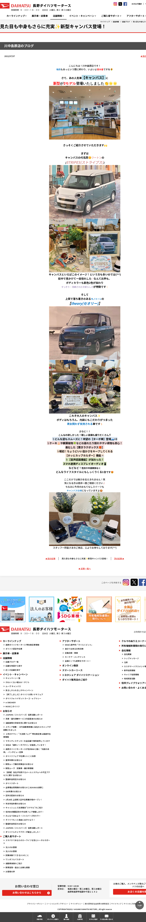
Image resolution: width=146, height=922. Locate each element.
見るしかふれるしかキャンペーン (19, 690)
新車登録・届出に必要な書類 (18, 867)
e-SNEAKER (11, 702)
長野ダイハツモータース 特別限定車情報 (22, 644)
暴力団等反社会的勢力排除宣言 (97, 903)
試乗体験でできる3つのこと (17, 855)
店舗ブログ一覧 (12, 661)
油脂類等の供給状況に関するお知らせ (21, 723)
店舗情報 (57, 15)
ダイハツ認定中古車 (14, 648)
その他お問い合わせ (106, 919)
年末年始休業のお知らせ (16, 803)
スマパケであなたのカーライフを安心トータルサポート (26, 842)
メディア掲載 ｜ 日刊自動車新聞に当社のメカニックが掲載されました (27, 728)
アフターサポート (71, 641)
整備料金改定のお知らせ (16, 779)
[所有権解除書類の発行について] (99, 609)
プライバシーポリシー (35, 903)
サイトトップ (105, 21)
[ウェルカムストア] (41, 609)
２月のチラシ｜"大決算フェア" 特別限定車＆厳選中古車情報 (27, 735)
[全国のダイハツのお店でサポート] (128, 609)
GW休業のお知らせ (14, 791)
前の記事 (51, 558)
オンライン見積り (53, 919)
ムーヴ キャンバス (13, 686)
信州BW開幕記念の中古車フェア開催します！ (25, 811)
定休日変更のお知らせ (15, 795)
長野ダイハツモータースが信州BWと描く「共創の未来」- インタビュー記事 (26, 750)
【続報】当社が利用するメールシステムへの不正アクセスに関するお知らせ (26, 774)
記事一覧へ (86, 568)
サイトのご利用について (133, 903)
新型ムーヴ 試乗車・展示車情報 (19, 768)
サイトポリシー (77, 903)
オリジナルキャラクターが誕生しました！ (23, 832)
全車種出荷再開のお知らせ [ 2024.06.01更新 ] (24, 787)
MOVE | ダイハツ (13, 706)
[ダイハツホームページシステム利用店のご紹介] (12, 609)
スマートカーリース (72, 670)
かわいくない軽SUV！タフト (18, 682)
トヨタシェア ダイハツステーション (80, 675)
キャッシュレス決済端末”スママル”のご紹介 (24, 807)
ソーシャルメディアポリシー (57, 903)
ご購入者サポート (110, 15)
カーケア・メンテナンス (75, 657)
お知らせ (7, 711)
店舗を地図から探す (14, 665)
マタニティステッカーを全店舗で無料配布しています (28, 741)
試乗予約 (39, 919)
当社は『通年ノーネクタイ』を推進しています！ (26, 745)
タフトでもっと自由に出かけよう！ (20, 819)
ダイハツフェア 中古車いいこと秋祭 (21, 756)
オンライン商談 (70, 665)
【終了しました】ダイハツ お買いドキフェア (24, 694)
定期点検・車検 (71, 653)
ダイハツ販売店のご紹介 (74, 679)
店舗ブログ (126, 21)
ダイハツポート (12, 783)
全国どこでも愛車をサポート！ (78, 661)
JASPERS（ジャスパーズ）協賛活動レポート (24, 714)
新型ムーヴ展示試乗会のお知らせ (19, 764)
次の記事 (118, 558)
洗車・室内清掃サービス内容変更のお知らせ (24, 718)
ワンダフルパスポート (15, 859)
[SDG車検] (70, 609)
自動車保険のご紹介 (14, 863)
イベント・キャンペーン (81, 15)
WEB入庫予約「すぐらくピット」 (79, 644)
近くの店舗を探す (13, 670)
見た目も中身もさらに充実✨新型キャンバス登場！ (85, 558)
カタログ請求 (136, 4)
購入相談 (66, 919)
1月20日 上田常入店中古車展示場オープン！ (24, 799)
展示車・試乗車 (40, 15)
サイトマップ (116, 903)
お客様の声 (10, 871)
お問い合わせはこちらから (27, 892)
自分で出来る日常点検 (74, 648)
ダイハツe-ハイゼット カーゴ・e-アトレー (23, 698)
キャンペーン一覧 (13, 678)
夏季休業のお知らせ (14, 760)
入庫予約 (80, 919)
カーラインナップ (16, 15)
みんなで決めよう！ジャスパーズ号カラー (23, 815)
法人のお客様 (11, 847)
